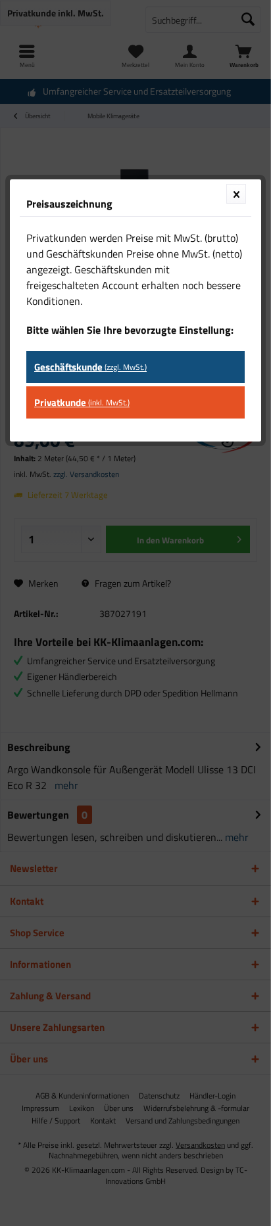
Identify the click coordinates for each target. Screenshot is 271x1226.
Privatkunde (82, 402)
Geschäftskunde (90, 367)
